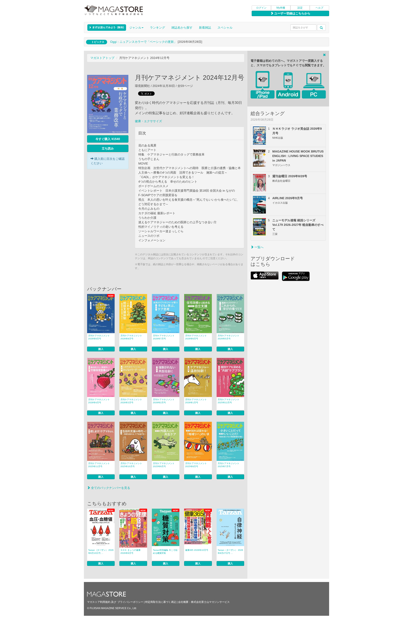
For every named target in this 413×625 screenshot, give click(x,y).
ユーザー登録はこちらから (291, 13)
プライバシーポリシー (130, 601)
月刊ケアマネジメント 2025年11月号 (99, 465)
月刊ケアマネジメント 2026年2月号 (163, 401)
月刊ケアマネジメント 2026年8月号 (131, 337)
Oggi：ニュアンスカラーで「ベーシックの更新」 (143, 41)
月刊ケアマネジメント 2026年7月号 (163, 337)
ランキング (157, 27)
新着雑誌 (205, 27)
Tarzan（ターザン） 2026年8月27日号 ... (230, 551)
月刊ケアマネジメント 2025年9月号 (163, 465)
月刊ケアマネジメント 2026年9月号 (99, 337)
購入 (100, 349)
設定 (300, 7)
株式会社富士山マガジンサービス (210, 601)
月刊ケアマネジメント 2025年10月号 (131, 465)
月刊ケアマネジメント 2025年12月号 (228, 401)
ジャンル (135, 27)
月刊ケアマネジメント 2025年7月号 (228, 465)
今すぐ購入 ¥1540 (108, 139)
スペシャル (225, 27)
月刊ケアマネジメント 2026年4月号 (99, 401)
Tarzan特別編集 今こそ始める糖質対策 (165, 551)
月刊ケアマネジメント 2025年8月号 (196, 465)
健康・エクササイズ (148, 121)
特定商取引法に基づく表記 (160, 601)
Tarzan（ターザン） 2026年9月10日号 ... (101, 551)
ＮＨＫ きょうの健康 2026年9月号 (130, 551)
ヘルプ (319, 7)
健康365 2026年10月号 (196, 550)
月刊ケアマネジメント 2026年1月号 (196, 401)
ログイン (261, 7)
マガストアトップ (102, 58)
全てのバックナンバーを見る (110, 488)
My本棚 (280, 7)
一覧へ (259, 247)
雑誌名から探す (182, 27)
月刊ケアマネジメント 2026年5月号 (228, 337)
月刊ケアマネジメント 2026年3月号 (131, 401)
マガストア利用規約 (98, 601)
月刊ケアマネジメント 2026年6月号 (196, 337)
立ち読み (108, 148)
